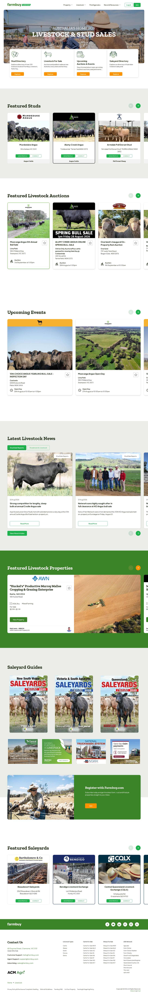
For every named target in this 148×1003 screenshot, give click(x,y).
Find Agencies (94, 5)
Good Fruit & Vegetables (131, 955)
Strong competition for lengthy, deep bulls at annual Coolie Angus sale (28, 505)
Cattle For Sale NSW (89, 945)
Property (67, 5)
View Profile (22, 156)
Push (139, 991)
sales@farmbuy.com (25, 963)
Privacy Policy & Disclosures (16, 989)
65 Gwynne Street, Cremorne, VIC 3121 (22, 948)
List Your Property (70, 989)
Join (137, 5)
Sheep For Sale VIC (109, 950)
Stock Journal (128, 965)
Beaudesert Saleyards (29, 887)
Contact (35, 156)
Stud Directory (18, 61)
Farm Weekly (128, 953)
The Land (126, 970)
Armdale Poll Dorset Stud (119, 144)
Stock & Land (128, 967)
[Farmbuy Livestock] (24, 4)
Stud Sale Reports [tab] (17, 448)
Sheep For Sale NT (109, 958)
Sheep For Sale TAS (109, 960)
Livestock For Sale (53, 61)
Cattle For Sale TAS (89, 960)
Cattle (65, 945)
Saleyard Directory (119, 61)
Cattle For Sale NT (88, 958)
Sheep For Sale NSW (109, 945)
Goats (65, 950)
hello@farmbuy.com (31, 955)
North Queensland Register (132, 960)
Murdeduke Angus (28, 144)
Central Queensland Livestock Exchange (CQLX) (119, 888)
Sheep (65, 948)
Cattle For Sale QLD (89, 948)
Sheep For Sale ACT (109, 962)
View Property (18, 620)
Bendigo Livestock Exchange (74, 887)
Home (9, 983)
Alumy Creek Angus (73, 144)
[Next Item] (138, 105)
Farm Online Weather (130, 950)
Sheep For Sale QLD (109, 948)
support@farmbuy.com (29, 959)
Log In (128, 5)
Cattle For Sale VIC (89, 950)
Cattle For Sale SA (88, 953)
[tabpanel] (74, 494)
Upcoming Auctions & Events (86, 62)
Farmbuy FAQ (58, 989)
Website (133, 991)
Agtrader (126, 945)
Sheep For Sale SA (109, 953)
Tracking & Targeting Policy (85, 989)
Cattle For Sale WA (89, 955)
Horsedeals (127, 958)
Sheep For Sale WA (109, 955)
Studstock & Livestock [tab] (38, 448)
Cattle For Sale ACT (89, 962)
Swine (65, 955)
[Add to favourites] (44, 243)
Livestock (80, 5)
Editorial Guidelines (46, 989)
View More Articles (17, 533)
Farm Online (127, 948)
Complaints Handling (31, 989)
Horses (65, 953)
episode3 (127, 972)
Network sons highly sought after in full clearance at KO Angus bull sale (95, 505)
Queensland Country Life (131, 962)
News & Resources (111, 5)
